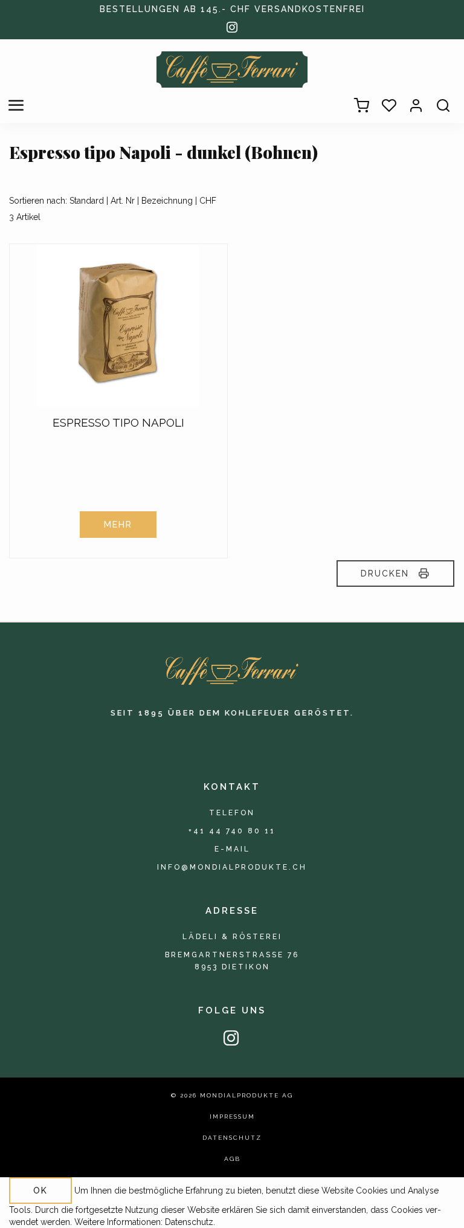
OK (40, 1190)
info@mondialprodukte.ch (232, 867)
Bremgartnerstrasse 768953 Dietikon (232, 961)
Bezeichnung (167, 200)
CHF (207, 200)
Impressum (232, 1116)
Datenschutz (232, 1137)
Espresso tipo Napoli (118, 422)
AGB (232, 1158)
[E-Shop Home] (232, 69)
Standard (86, 200)
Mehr (118, 524)
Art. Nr (123, 200)
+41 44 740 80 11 (232, 831)
